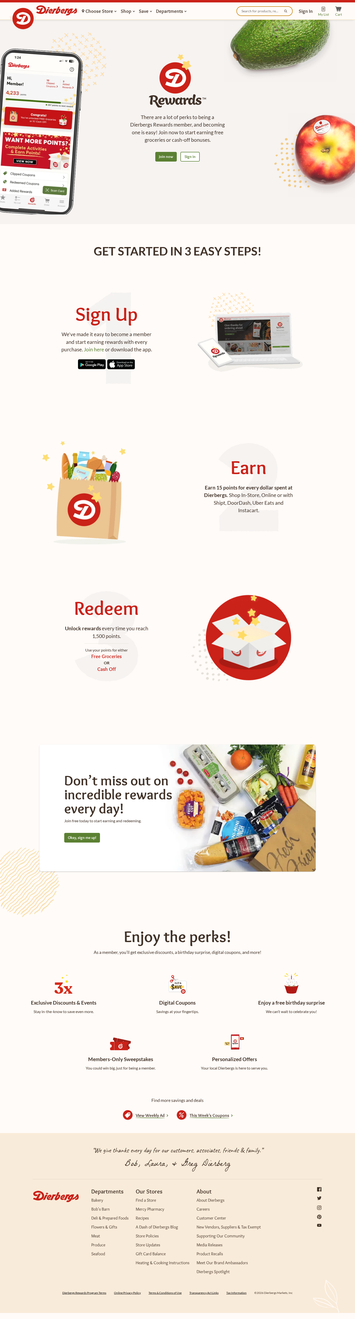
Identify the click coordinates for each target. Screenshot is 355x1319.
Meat (95, 1236)
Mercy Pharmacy (150, 1209)
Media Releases (209, 1245)
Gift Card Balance (151, 1253)
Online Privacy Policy (127, 1293)
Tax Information (236, 1293)
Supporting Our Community (221, 1236)
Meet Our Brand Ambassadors (222, 1262)
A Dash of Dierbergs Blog (157, 1227)
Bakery (97, 1200)
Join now (166, 156)
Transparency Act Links (204, 1293)
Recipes (142, 1218)
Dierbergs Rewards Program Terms (84, 1293)
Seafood (98, 1253)
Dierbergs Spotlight (213, 1271)
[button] (305, 11)
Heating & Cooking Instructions (162, 1262)
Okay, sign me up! (82, 837)
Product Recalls (210, 1253)
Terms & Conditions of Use (165, 1293)
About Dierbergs (210, 1200)
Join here (94, 349)
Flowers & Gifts (104, 1227)
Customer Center (211, 1218)
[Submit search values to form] (286, 12)
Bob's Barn (100, 1209)
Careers (203, 1209)
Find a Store (146, 1200)
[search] (264, 11)
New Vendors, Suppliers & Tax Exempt (229, 1227)
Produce (98, 1245)
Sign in (190, 156)
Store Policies (147, 1236)
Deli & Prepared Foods (109, 1218)
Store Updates (148, 1245)
